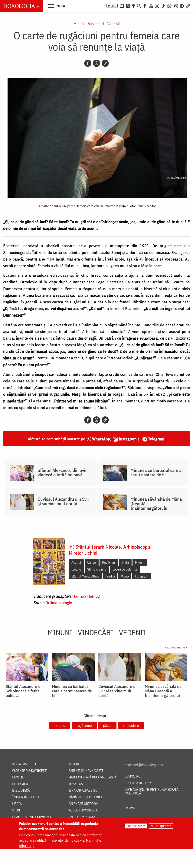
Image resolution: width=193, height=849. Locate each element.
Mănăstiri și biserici (85, 797)
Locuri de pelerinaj (125, 569)
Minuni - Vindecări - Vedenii (97, 23)
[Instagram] (157, 5)
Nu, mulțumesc (161, 826)
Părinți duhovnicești (85, 771)
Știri (16, 810)
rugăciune (84, 725)
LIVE (113, 6)
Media (17, 804)
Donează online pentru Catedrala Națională (151, 791)
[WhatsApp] (169, 5)
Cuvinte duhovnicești (29, 771)
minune (59, 725)
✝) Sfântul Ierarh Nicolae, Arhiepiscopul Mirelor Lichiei (110, 550)
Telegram (156, 438)
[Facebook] (144, 5)
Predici (110, 576)
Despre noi (133, 776)
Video (125, 576)
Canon (91, 562)
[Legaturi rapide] (188, 5)
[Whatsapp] (96, 63)
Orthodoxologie (58, 602)
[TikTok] (163, 5)
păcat (107, 725)
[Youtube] (150, 5)
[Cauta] (139, 5)
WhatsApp (101, 438)
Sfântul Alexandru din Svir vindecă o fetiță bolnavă (62, 472)
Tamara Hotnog (86, 596)
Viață (125, 562)
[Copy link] (105, 63)
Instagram (128, 438)
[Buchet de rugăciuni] (133, 5)
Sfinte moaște (96, 569)
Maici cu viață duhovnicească (92, 777)
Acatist (76, 562)
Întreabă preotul (26, 797)
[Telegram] (182, 5)
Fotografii (141, 576)
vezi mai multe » (176, 647)
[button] (56, 5)
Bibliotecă (21, 791)
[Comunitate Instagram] (175, 5)
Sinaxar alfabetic (82, 791)
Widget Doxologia (83, 810)
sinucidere (131, 725)
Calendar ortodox (83, 804)
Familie (18, 777)
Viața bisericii (24, 764)
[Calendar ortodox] (121, 5)
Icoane (76, 569)
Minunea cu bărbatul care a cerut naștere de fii (156, 472)
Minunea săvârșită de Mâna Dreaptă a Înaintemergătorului (156, 503)
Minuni (139, 562)
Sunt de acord (135, 826)
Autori (73, 764)
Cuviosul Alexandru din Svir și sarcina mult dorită (63, 501)
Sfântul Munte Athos (85, 576)
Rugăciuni (109, 562)
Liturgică (20, 784)
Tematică (75, 784)
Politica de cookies (140, 783)
